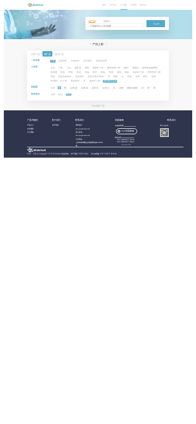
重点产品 (59, 53)
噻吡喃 (78, 68)
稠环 (145, 77)
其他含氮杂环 (64, 77)
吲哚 (115, 77)
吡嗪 (103, 72)
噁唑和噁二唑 (154, 72)
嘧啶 (71, 72)
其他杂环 (79, 77)
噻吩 (87, 68)
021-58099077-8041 (125, 142)
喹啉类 (135, 68)
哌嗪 (127, 72)
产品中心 (30, 125)
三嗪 (68, 68)
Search (157, 24)
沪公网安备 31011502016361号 (104, 154)
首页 (104, 5)
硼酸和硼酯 (132, 88)
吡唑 (95, 72)
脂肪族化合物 (110, 81)
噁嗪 (53, 77)
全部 (53, 61)
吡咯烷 (54, 72)
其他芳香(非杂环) (96, 77)
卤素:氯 (95, 88)
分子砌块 (123, 5)
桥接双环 (75, 81)
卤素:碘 (73, 88)
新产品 (47, 53)
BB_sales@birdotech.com (83, 129)
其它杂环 (87, 61)
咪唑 (138, 77)
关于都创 (55, 125)
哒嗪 (87, 72)
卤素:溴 (105, 88)
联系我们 (143, 5)
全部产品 (35, 53)
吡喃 (111, 72)
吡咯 (62, 72)
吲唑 (129, 77)
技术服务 (133, 5)
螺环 (126, 68)
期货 (68, 94)
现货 (60, 94)
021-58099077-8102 (125, 140)
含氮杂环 (75, 61)
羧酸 (121, 88)
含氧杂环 (62, 61)
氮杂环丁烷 (94, 81)
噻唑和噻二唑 (113, 68)
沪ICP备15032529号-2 (80, 154)
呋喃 (153, 77)
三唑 (60, 68)
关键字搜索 (92, 21)
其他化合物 (101, 61)
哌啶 (119, 72)
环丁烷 (63, 81)
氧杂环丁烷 (138, 72)
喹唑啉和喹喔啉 (149, 68)
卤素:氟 (84, 88)
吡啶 (79, 72)
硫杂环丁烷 (98, 68)
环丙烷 (54, 81)
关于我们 (113, 5)
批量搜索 (106, 21)
